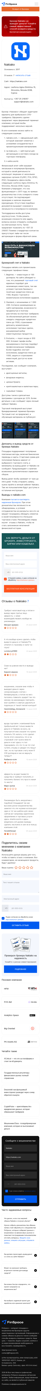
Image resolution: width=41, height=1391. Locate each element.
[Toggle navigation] (36, 4)
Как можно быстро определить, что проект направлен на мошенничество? (17, 1286)
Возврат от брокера (20, 9)
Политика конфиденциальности (14, 1384)
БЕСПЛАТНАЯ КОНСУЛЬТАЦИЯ (21, 589)
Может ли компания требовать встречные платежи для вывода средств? (16, 1270)
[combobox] (7, 572)
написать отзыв (23, 75)
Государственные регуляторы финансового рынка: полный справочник (16, 1075)
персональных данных (25, 580)
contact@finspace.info (10, 1353)
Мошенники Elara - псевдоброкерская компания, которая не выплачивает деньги (20, 1126)
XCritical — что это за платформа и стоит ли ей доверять (19, 1060)
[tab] (20, 1219)
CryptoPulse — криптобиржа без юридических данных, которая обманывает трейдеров (17, 1109)
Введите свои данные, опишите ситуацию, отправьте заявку (19, 1240)
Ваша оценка (7, 867)
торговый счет (31, 280)
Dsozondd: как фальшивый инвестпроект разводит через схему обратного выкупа (19, 1092)
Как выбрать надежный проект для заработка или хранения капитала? (17, 1302)
